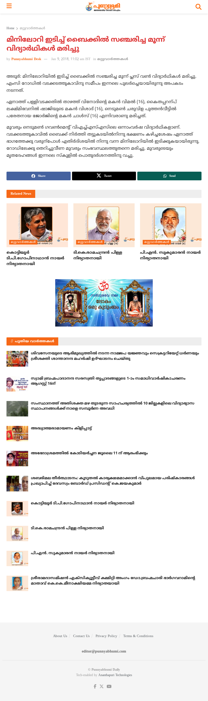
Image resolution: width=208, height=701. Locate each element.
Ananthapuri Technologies (115, 675)
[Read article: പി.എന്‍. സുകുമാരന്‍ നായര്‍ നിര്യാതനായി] (171, 225)
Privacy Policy (106, 636)
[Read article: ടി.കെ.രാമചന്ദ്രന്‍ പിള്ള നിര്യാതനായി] (104, 225)
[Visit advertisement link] (104, 303)
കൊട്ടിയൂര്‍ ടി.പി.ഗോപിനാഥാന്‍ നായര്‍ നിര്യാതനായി (35, 258)
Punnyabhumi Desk (26, 59)
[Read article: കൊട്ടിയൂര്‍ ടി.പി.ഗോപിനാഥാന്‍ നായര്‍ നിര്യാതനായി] (37, 225)
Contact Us (81, 636)
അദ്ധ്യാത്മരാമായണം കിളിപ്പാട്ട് (61, 428)
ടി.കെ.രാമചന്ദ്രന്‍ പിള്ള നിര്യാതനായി (67, 528)
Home (10, 29)
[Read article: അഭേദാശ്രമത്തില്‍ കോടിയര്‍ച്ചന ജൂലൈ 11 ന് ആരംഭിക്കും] (17, 458)
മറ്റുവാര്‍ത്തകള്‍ (32, 29)
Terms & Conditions (138, 636)
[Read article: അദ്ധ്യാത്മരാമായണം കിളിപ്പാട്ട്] (17, 433)
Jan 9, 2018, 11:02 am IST (70, 59)
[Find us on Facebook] (95, 687)
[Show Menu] (9, 7)
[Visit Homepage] (103, 6)
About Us (60, 636)
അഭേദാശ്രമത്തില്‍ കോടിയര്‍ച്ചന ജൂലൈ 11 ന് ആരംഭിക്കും (89, 453)
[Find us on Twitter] (101, 687)
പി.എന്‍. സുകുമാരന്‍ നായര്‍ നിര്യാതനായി (73, 553)
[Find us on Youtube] (109, 687)
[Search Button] (199, 7)
